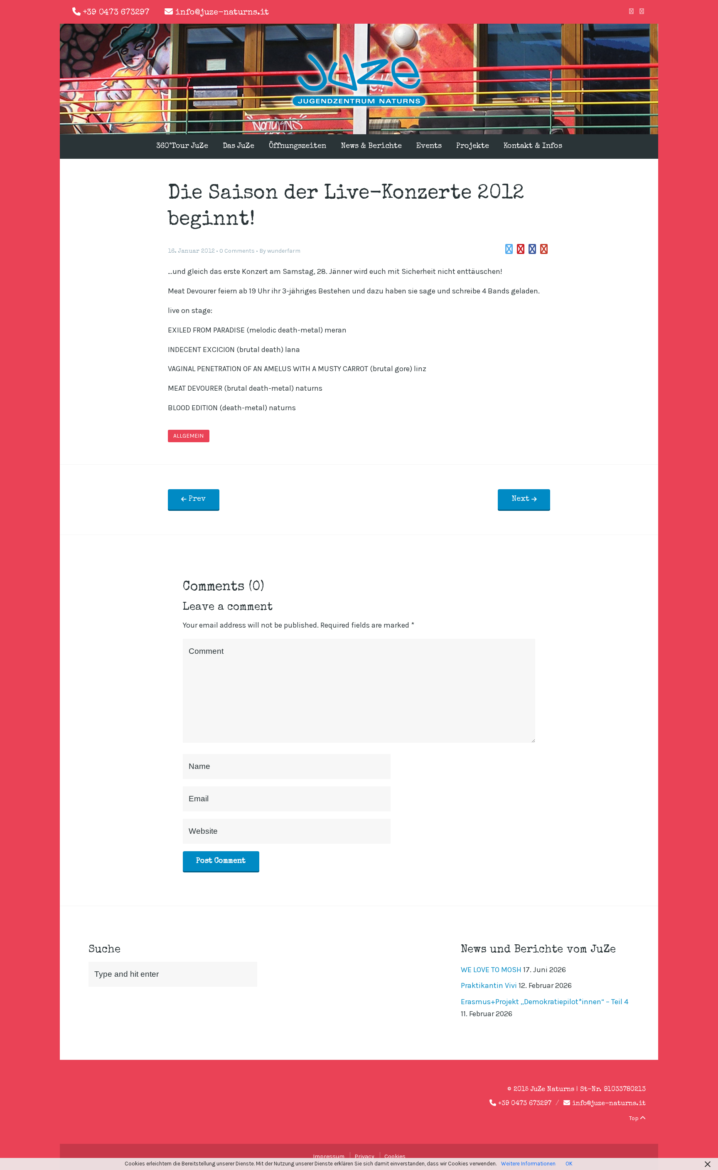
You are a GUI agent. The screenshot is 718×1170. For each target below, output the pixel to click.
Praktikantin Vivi (489, 985)
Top (634, 1118)
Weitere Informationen (528, 1163)
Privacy (364, 1156)
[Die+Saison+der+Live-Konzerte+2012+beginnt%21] (509, 249)
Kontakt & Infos (533, 146)
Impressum (328, 1156)
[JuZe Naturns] (359, 107)
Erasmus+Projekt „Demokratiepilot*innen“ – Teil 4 (544, 1001)
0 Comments (237, 250)
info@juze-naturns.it (222, 13)
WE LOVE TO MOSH (491, 969)
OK (569, 1163)
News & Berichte (371, 146)
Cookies (395, 1156)
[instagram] (642, 11)
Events (429, 146)
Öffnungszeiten (297, 146)
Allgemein (188, 436)
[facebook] (631, 11)
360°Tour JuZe (182, 146)
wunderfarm (283, 250)
